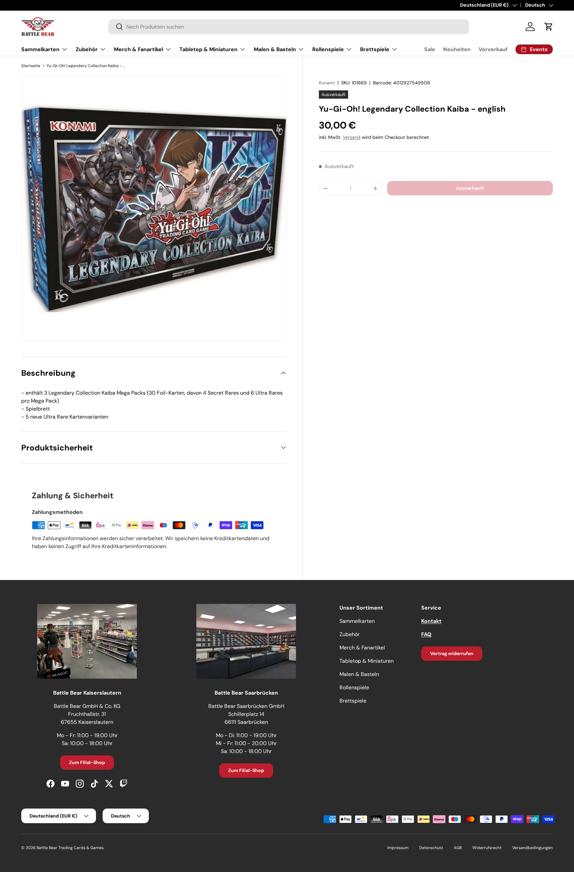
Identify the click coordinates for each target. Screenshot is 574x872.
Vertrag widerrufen (451, 653)
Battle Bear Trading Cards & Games (70, 847)
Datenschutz (431, 847)
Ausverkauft (470, 188)
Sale (429, 49)
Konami (327, 83)
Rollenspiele (328, 49)
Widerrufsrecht (487, 847)
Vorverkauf (493, 49)
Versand (351, 137)
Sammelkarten (40, 49)
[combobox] (288, 26)
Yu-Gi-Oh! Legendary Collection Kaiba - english (86, 66)
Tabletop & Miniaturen (208, 49)
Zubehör (87, 49)
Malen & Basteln (275, 49)
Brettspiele (374, 49)
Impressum (398, 847)
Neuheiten (457, 49)
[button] (548, 26)
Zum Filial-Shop (87, 762)
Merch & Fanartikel (138, 49)
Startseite (30, 66)
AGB (458, 847)
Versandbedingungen (532, 847)
